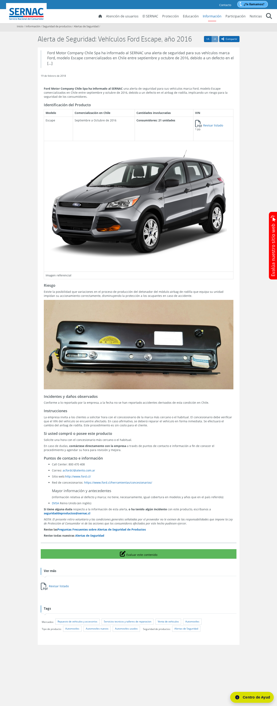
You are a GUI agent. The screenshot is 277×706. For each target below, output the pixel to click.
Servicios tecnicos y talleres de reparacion (127, 621)
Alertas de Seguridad (86, 26)
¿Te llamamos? (254, 4)
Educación (191, 16)
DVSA (55, 503)
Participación (235, 16)
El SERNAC (150, 16)
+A (209, 39)
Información (212, 16)
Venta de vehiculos (168, 621)
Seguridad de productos (57, 26)
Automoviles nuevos (97, 628)
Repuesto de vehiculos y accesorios (77, 621)
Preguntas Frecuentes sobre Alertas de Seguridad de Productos (101, 529)
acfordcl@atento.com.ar (79, 470)
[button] (269, 16)
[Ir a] (139, 204)
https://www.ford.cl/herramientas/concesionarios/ (118, 482)
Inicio (20, 26)
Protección (170, 16)
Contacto (225, 5)
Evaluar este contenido (141, 554)
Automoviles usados (126, 628)
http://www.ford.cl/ (78, 476)
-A (216, 39)
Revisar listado (213, 125)
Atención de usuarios (122, 16)
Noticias (256, 16)
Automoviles (192, 621)
